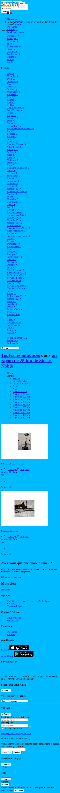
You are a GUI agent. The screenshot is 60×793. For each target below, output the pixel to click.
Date (15, 386)
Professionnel (14, 343)
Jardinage (12, 469)
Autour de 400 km (21, 412)
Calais (11, 238)
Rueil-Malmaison (16, 230)
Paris (10, 73)
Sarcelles (12, 304)
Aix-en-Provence (16, 126)
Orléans (11, 152)
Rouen (11, 157)
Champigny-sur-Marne (18, 228)
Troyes (11, 291)
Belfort (11, 330)
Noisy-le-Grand (15, 270)
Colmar (11, 259)
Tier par (16, 378)
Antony (11, 293)
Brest (10, 131)
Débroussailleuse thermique (12, 464)
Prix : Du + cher (20, 383)
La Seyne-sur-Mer (16, 275)
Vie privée (11, 603)
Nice (10, 84)
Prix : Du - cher (20, 381)
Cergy (11, 317)
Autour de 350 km (21, 410)
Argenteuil (13, 173)
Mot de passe (7, 722)
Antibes (11, 233)
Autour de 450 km (21, 415)
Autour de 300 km (21, 407)
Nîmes (11, 123)
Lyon (11, 79)
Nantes (11, 86)
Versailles (12, 199)
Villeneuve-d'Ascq (16, 272)
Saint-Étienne (14, 110)
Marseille (12, 76)
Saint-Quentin (14, 325)
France (6, 767)
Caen (10, 165)
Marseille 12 (14, 299)
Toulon (11, 113)
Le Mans (12, 134)
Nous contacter (14, 618)
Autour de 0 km (20, 391)
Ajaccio (11, 333)
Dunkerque (13, 244)
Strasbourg (13, 89)
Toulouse (12, 81)
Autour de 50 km (21, 394)
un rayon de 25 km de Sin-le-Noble (29, 361)
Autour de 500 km (21, 417)
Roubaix (12, 178)
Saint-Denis (13, 175)
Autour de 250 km (21, 404)
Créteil (11, 204)
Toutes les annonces (17, 338)
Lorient (11, 301)
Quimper (12, 265)
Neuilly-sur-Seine (16, 288)
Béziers (11, 241)
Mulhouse (12, 160)
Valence (12, 262)
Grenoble (12, 118)
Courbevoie (13, 202)
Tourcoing (13, 181)
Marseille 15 (14, 220)
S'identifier (18, 21)
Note (15, 389)
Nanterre (12, 194)
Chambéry (13, 283)
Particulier (12, 340)
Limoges (12, 141)
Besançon (12, 149)
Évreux (11, 312)
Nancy (11, 170)
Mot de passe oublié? (11, 733)
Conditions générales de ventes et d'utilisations (28, 601)
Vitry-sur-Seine (15, 212)
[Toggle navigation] (21, 5)
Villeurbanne (14, 147)
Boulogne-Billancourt (18, 168)
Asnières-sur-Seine (17, 191)
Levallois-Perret (15, 278)
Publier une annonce (16, 32)
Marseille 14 (14, 280)
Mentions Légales (15, 606)
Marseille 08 (14, 217)
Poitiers (11, 196)
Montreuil (12, 183)
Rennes (11, 100)
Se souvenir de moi (13, 728)
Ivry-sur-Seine (14, 309)
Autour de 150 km (21, 399)
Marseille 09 (14, 223)
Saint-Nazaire (14, 257)
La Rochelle (14, 225)
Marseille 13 (14, 189)
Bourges (12, 254)
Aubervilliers (14, 246)
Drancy (11, 267)
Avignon (12, 186)
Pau (10, 207)
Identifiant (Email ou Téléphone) (16, 717)
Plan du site (12, 620)
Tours (11, 139)
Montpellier (13, 92)
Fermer (5, 785)
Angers (11, 115)
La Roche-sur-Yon (16, 296)
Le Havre (12, 105)
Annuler (17, 753)
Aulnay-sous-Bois (16, 215)
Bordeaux (12, 94)
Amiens (11, 136)
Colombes (13, 210)
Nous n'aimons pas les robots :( (15, 738)
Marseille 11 (14, 322)
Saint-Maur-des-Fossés (18, 236)
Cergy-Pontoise (15, 107)
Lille (11, 97)
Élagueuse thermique (9, 531)
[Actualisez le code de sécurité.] (2, 741)
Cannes (11, 249)
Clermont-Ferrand (16, 144)
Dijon (11, 120)
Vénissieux (13, 314)
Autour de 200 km (21, 402)
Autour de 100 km (21, 396)
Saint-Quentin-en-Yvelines (20, 128)
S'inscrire (17, 24)
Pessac (11, 306)
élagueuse (5, 589)
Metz (10, 155)
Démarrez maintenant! (11, 577)
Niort (10, 327)
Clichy (11, 320)
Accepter (19, 790)
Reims (11, 102)
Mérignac (12, 251)
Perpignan (13, 162)
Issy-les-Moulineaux (17, 285)
